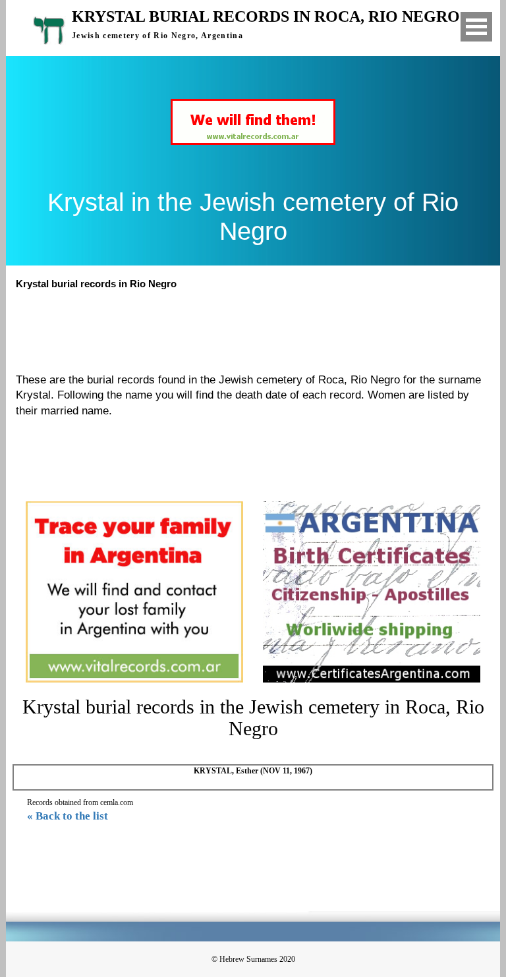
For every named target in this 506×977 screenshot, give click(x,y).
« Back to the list (67, 816)
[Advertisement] (259, 329)
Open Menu (476, 27)
